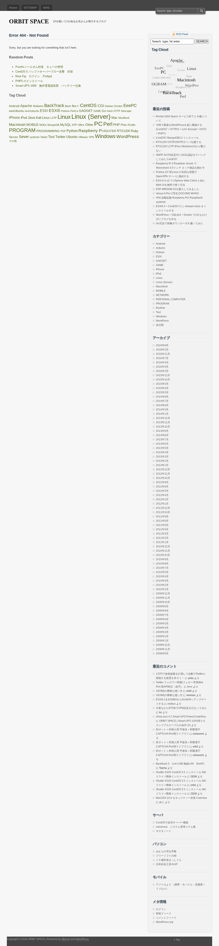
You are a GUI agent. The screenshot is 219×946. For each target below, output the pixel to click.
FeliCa (74, 111)
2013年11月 (163, 422)
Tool (51, 137)
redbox (171, 703)
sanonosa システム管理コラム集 (176, 826)
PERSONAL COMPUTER (170, 299)
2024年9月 (162, 345)
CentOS (88, 105)
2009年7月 (162, 614)
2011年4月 (162, 529)
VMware (83, 137)
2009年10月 (163, 602)
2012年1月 (162, 503)
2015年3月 (162, 392)
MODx (43, 124)
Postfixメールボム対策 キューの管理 (39, 66)
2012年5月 (162, 490)
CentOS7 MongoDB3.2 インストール (177, 137)
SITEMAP (30, 7)
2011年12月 (163, 507)
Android (14, 106)
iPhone (14, 117)
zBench (65, 939)
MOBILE (32, 124)
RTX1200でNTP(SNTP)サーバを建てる (178, 142)
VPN (91, 137)
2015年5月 (162, 383)
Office (81, 124)
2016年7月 (162, 358)
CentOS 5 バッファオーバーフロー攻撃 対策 (44, 71)
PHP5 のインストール (29, 81)
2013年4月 (162, 452)
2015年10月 (163, 379)
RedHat (160, 307)
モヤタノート (163, 831)
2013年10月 (163, 426)
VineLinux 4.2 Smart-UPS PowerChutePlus (181, 716)
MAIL (46, 7)
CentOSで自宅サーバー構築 (172, 822)
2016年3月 (162, 366)
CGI (101, 106)
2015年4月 (162, 388)
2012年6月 (162, 486)
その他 (13, 141)
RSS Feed (182, 34)
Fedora (65, 111)
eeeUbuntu (16, 111)
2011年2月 (162, 537)
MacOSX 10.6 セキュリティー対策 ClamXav (181, 797)
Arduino (38, 106)
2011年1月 (162, 542)
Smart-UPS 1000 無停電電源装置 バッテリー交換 (48, 85)
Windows (105, 136)
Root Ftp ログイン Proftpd (33, 76)
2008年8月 (162, 653)
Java (31, 117)
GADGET (86, 111)
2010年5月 (162, 572)
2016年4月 (162, 362)
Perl (107, 124)
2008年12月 (163, 644)
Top (178, 939)
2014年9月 (162, 396)
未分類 (160, 325)
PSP (63, 131)
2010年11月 (163, 550)
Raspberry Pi (90, 130)
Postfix (131, 124)
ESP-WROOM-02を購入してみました (177, 189)
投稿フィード (163, 913)
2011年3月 (162, 533)
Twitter (60, 137)
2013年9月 (162, 430)
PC (98, 123)
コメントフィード (166, 917)
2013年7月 (162, 439)
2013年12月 (163, 418)
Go (104, 111)
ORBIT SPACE (29, 21)
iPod (24, 117)
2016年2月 (162, 371)
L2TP (53, 117)
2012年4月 (162, 495)
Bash (68, 106)
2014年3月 (162, 409)
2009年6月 (162, 619)
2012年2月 (162, 499)
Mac (114, 117)
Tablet (43, 137)
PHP (116, 124)
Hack (110, 111)
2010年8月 (162, 563)
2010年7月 (162, 567)
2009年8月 (162, 610)
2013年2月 (162, 460)
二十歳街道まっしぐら (169, 859)
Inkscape (126, 111)
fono (189, 686)
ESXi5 (54, 110)
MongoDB (53, 124)
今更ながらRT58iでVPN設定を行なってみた (181, 708)
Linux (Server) (91, 116)
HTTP (117, 111)
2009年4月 (162, 627)
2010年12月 (163, 546)
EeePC (130, 105)
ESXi (44, 111)
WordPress (127, 136)
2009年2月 (162, 636)
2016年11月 (163, 353)
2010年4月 (162, 576)
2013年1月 (162, 465)
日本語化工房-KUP (167, 864)
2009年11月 (163, 597)
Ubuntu (71, 137)
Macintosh (17, 124)
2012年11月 (163, 473)
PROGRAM (22, 130)
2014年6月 (162, 405)
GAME (97, 111)
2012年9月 (162, 482)
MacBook (123, 117)
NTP (74, 124)
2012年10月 (163, 478)
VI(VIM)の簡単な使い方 (169, 690)
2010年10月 (163, 555)
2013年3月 (162, 456)
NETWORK (162, 295)
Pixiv (124, 124)
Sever (24, 137)
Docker (118, 106)
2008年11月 (163, 649)
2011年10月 (163, 512)
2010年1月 (162, 589)
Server (13, 137)
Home (13, 7)
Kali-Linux (43, 117)
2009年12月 (163, 593)
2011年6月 (162, 520)
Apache (26, 106)
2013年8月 (162, 435)
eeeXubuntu (32, 111)
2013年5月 (162, 448)
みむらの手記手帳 (166, 851)
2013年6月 (162, 443)
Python (72, 131)
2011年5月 (162, 525)
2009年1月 (162, 640)
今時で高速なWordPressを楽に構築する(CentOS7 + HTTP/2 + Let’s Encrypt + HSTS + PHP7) (181, 129)
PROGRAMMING (48, 131)
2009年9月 (162, 606)
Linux (64, 117)
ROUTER (109, 131)
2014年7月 (162, 400)
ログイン (161, 909)
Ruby (134, 131)
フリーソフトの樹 (166, 855)
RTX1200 (123, 131)
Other (89, 124)
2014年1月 (162, 413)
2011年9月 (162, 516)
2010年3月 (162, 580)
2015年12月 (163, 375)
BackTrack (54, 105)
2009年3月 (162, 632)
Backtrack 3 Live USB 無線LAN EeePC (180, 763)
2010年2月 (162, 585)
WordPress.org (164, 922)
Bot (74, 106)
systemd (34, 137)
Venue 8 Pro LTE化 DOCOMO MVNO (177, 193)
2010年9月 (162, 559)
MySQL (65, 124)
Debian (109, 106)
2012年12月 (163, 469)
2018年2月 (162, 349)
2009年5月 (162, 623)
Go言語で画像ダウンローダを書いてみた (179, 223)
